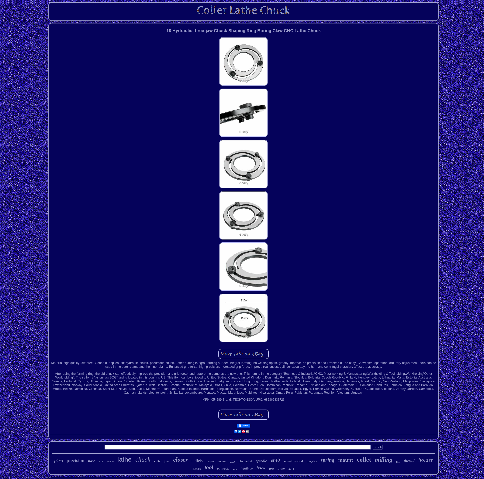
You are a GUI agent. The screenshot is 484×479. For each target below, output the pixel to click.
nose (91, 461)
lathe (124, 459)
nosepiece (312, 461)
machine (222, 461)
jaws (166, 461)
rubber (110, 461)
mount (345, 460)
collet (364, 459)
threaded (245, 461)
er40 (275, 460)
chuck (142, 459)
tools (235, 469)
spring (327, 460)
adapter (210, 461)
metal (232, 462)
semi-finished (293, 461)
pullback (223, 468)
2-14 (101, 461)
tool (209, 467)
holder (425, 460)
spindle (261, 461)
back (261, 467)
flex (271, 468)
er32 (157, 461)
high (398, 462)
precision (75, 460)
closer (180, 459)
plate (281, 468)
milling (383, 459)
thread (409, 460)
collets (197, 460)
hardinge (247, 468)
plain (58, 460)
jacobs (197, 468)
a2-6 (291, 468)
